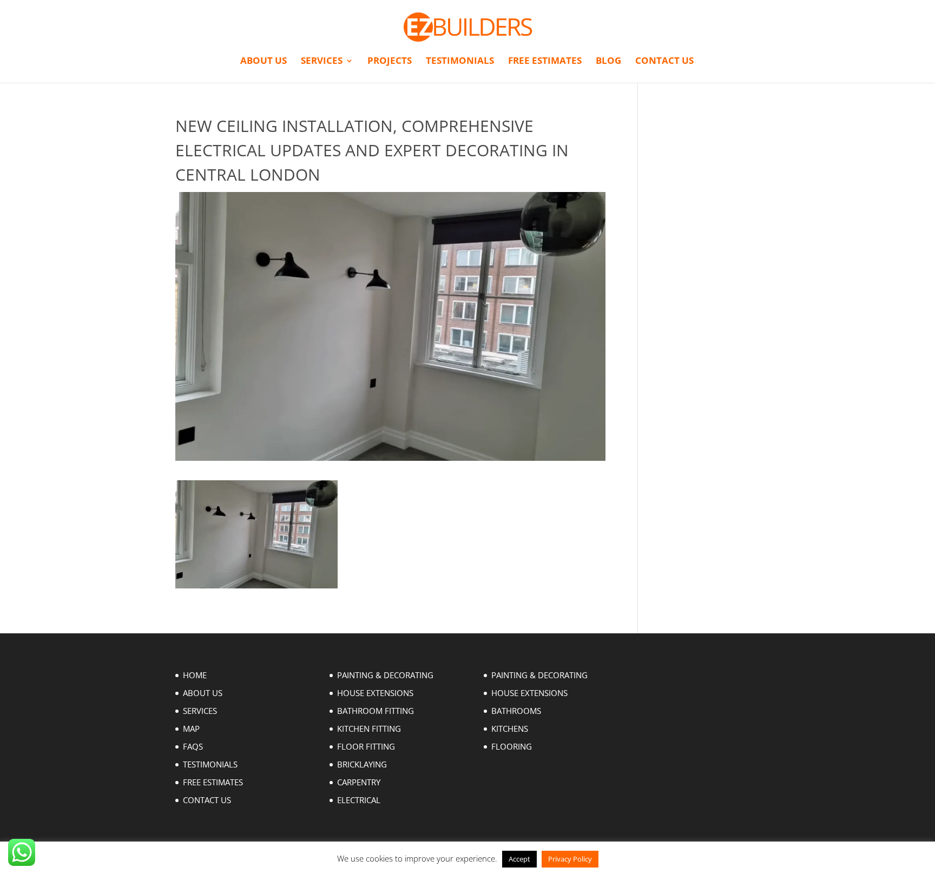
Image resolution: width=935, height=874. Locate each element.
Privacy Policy (570, 859)
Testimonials (460, 62)
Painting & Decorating (385, 675)
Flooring (511, 746)
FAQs (193, 746)
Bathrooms (516, 710)
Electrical (358, 799)
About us (263, 62)
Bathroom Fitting (375, 710)
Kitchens (509, 728)
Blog (608, 62)
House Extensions (375, 692)
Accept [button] (519, 859)
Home (195, 675)
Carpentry (358, 782)
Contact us (664, 62)
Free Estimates (545, 62)
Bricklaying (362, 764)
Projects (389, 62)
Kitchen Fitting (369, 728)
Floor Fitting (366, 746)
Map (191, 728)
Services (322, 62)
